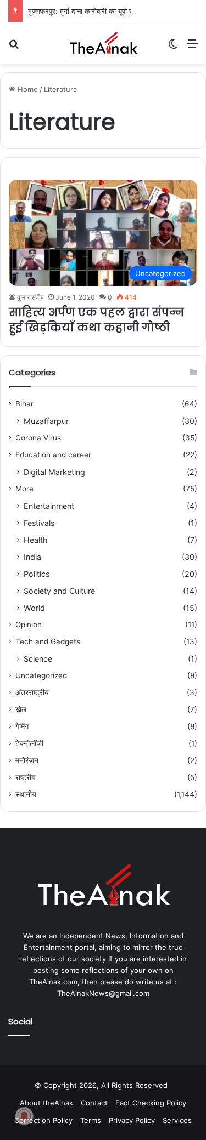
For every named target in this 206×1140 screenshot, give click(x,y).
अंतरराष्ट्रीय (32, 692)
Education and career (53, 454)
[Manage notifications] (24, 1116)
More (24, 488)
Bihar (24, 403)
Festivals (39, 523)
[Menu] (192, 47)
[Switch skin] (173, 47)
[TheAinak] (103, 43)
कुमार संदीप (30, 297)
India (32, 557)
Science (38, 658)
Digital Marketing (54, 472)
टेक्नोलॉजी (29, 743)
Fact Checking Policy (150, 1102)
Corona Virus (38, 437)
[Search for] (13, 47)
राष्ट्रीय (25, 777)
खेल (20, 709)
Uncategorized (41, 675)
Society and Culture (59, 590)
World (34, 607)
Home (26, 89)
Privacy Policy (132, 1120)
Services (177, 1120)
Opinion (28, 624)
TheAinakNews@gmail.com (103, 993)
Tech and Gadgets (47, 641)
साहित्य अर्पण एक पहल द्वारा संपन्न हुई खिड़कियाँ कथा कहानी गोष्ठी (96, 320)
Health (35, 540)
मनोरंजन (26, 760)
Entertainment (49, 506)
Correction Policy (43, 1120)
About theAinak (46, 1102)
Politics (36, 573)
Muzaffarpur (46, 421)
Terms (90, 1120)
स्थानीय (25, 794)
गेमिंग (22, 726)
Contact (94, 1102)
